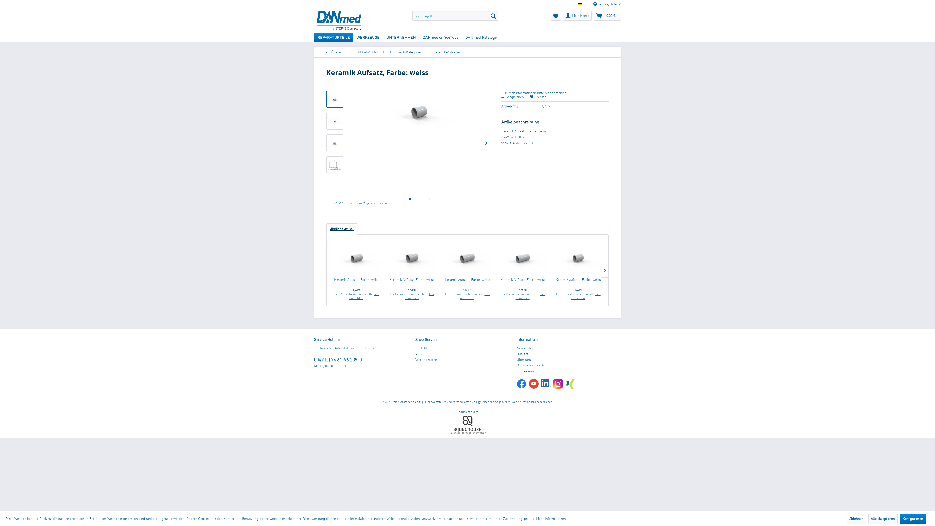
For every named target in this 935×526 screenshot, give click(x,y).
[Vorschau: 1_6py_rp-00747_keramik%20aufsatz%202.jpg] (334, 142)
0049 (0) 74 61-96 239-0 (338, 359)
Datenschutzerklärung (533, 365)
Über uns (524, 359)
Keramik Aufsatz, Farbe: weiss (356, 279)
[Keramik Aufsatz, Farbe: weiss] (357, 258)
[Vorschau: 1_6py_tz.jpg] (334, 164)
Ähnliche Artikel (342, 229)
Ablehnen (856, 519)
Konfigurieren (913, 519)
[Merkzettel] (556, 16)
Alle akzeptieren (883, 519)
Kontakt (421, 348)
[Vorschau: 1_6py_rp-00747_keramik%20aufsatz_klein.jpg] (334, 99)
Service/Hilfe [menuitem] (607, 4)
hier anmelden (556, 93)
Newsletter (525, 348)
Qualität (522, 354)
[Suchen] (493, 16)
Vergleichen (514, 97)
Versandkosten (426, 359)
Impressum (525, 371)
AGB (418, 354)
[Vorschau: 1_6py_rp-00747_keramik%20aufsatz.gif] (334, 121)
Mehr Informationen (551, 519)
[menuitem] (455, 16)
